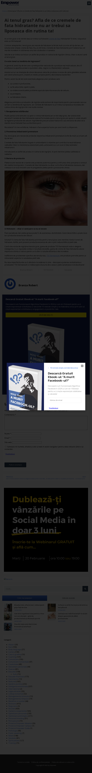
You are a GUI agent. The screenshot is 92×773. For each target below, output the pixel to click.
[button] (82, 366)
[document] (46, 386)
